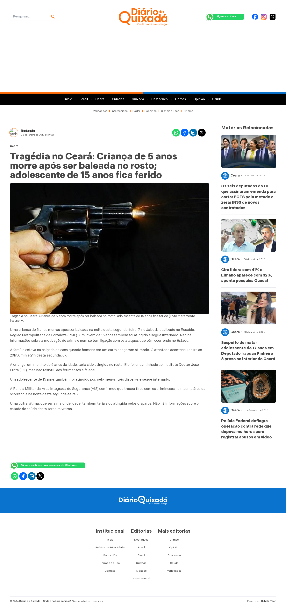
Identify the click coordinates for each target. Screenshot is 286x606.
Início (68, 99)
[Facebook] (255, 17)
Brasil (84, 99)
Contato (110, 570)
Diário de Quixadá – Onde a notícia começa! (45, 601)
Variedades (100, 111)
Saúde (217, 99)
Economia (174, 555)
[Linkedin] (193, 133)
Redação (28, 131)
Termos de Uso (110, 563)
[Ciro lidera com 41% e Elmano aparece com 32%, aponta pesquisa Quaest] (248, 235)
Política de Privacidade (110, 547)
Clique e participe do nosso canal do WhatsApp (49, 465)
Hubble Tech (268, 601)
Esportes (151, 111)
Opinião (199, 99)
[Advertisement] (143, 62)
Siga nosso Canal (226, 16)
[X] (272, 16)
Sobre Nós (110, 555)
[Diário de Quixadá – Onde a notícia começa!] (143, 17)
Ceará (99, 99)
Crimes (180, 99)
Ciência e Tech (170, 111)
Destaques (159, 99)
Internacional (120, 111)
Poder (136, 111)
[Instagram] (264, 17)
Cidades (118, 99)
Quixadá (138, 99)
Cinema (188, 111)
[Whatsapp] (176, 133)
